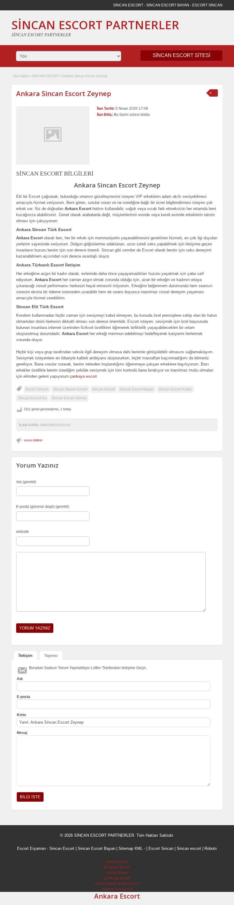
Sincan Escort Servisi (69, 398)
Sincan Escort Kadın (175, 389)
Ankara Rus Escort (117, 889)
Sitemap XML (131, 848)
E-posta (23, 697)
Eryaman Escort (117, 867)
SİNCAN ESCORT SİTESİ (181, 55)
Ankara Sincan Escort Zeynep (63, 93)
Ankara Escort (117, 862)
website (22, 531)
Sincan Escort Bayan (136, 389)
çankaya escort (83, 376)
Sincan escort (189, 848)
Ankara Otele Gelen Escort (117, 884)
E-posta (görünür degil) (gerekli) (42, 506)
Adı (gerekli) (26, 482)
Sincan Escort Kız (32, 398)
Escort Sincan (37, 389)
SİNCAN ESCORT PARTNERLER (95, 25)
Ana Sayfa (20, 76)
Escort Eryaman (31, 848)
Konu (21, 715)
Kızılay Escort (117, 873)
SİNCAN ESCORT (45, 76)
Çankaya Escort (117, 878)
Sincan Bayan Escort (70, 389)
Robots (210, 848)
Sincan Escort (103, 389)
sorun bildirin (33, 440)
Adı (20, 679)
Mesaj (22, 733)
